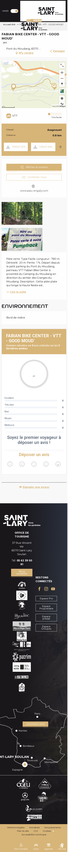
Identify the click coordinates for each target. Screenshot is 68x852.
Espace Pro (46, 598)
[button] (22, 213)
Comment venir (35, 724)
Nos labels (34, 827)
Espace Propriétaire (46, 607)
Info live (62, 849)
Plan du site (23, 831)
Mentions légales (16, 827)
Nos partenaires (52, 827)
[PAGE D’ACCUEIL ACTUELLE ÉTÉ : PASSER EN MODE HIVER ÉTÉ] (14, 11)
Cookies (47, 831)
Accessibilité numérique (34, 834)
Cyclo (36, 849)
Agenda (48, 849)
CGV (36, 831)
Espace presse (46, 617)
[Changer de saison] (15, 11)
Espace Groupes (46, 627)
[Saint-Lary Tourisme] (50, 11)
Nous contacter (21, 572)
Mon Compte (21, 849)
